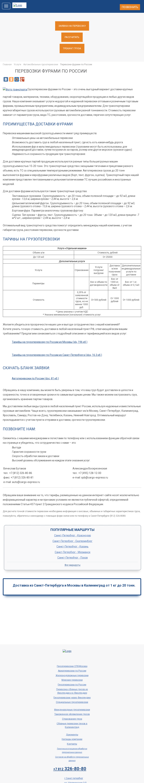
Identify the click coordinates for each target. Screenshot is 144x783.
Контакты (72, 744)
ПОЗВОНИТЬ (130, 7)
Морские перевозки (72, 680)
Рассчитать (72, 37)
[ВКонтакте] (6, 79)
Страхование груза (72, 719)
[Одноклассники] (11, 79)
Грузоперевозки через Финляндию (72, 697)
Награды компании (72, 739)
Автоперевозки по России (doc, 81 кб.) (35, 378)
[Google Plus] (22, 79)
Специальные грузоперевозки (72, 702)
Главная (7, 64)
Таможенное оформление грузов (72, 714)
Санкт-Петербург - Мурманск (72, 552)
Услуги (17, 64)
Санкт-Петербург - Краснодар (72, 535)
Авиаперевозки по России (72, 670)
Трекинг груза (72, 48)
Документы (72, 734)
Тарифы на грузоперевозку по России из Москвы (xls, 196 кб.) (49, 341)
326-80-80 (69, 768)
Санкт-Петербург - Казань (72, 546)
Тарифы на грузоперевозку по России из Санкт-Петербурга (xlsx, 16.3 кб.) (57, 354)
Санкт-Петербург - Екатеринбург (72, 541)
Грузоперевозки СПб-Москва (72, 666)
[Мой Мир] (16, 79)
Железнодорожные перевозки (72, 675)
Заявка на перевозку (72, 25)
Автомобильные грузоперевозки (40, 64)
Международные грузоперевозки (72, 709)
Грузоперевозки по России (72, 684)
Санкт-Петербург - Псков (72, 557)
